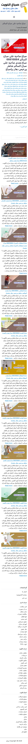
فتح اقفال (24, 616)
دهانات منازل (21, 80)
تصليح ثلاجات (23, 699)
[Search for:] (14, 137)
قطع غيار (24, 732)
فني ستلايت (23, 606)
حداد (25, 704)
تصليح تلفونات (23, 702)
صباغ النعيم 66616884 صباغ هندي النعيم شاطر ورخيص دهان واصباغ (15, 462)
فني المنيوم (23, 709)
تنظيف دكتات (23, 670)
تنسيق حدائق (23, 685)
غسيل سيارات (23, 712)
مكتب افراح (23, 658)
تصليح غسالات (23, 696)
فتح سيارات (23, 631)
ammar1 (21, 72)
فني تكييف (24, 663)
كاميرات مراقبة (22, 626)
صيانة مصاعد (23, 642)
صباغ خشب (9, 86)
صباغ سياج (12, 90)
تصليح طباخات (23, 675)
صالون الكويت (23, 660)
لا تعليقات (24, 98)
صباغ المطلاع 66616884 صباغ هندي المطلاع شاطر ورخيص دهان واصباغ (16, 377)
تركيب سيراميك (22, 634)
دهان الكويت (20, 75)
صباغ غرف (13, 92)
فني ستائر (24, 683)
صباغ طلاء (18, 92)
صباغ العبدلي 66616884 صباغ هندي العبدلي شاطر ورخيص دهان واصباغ (14, 202)
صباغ (25, 719)
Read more (14, 183)
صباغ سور (17, 90)
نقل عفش (24, 629)
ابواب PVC (23, 644)
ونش (25, 717)
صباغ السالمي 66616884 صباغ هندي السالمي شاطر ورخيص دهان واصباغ (16, 292)
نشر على (12, 72)
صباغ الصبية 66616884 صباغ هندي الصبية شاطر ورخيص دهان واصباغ (14, 334)
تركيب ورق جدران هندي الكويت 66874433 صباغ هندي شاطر (17, 159)
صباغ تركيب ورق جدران (10, 84)
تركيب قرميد (23, 724)
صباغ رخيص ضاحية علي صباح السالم (15, 88)
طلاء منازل (12, 96)
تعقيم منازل (23, 665)
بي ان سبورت (23, 609)
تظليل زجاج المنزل (21, 722)
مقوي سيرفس (22, 621)
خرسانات (24, 655)
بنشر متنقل (23, 611)
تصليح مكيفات (23, 714)
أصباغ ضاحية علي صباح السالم (16, 78)
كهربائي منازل (23, 624)
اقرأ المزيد (24, 126)
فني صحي (24, 619)
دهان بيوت (6, 78)
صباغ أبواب (21, 82)
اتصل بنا (24, 591)
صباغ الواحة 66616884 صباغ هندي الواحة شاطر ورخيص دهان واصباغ (14, 419)
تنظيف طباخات (22, 673)
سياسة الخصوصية (21, 595)
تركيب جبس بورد (22, 680)
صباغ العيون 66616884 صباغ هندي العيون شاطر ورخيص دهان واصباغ (14, 549)
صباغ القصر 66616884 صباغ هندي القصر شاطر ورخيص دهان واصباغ (14, 504)
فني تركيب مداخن (21, 707)
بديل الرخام (23, 688)
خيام (25, 729)
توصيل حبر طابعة (22, 727)
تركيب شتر (23, 639)
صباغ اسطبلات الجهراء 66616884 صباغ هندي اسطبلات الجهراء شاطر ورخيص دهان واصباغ (14, 245)
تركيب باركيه (23, 637)
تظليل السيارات (22, 678)
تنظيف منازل (23, 653)
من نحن (24, 598)
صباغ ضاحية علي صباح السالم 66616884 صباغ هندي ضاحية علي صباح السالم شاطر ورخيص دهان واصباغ (15, 63)
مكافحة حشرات (22, 614)
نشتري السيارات (22, 668)
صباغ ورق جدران (19, 96)
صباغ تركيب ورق (19, 84)
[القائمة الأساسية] (14, 17)
